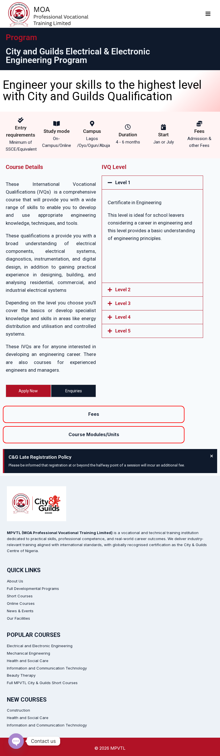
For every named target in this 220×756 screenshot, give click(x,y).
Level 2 (123, 289)
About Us (15, 581)
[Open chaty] (16, 741)
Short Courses (20, 596)
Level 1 (123, 182)
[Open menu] (208, 13)
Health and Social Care (27, 660)
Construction (18, 710)
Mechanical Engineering (28, 653)
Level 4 (123, 317)
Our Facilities (18, 618)
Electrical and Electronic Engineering (39, 645)
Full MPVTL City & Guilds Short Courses (42, 682)
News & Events (20, 611)
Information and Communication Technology (47, 668)
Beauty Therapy (21, 675)
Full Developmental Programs (33, 588)
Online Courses (21, 603)
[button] (152, 182)
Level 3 (123, 303)
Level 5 (123, 331)
